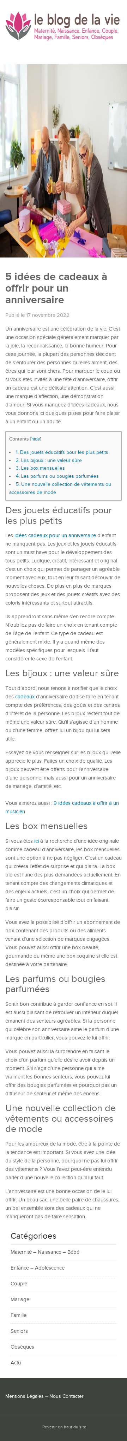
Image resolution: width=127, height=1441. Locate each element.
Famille (18, 1315)
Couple (19, 1284)
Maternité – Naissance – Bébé (45, 1252)
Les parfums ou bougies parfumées (57, 476)
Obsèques (22, 1347)
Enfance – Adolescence (38, 1268)
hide (35, 439)
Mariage (20, 1300)
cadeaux (25, 697)
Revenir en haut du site (64, 1427)
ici (36, 841)
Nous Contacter (66, 1396)
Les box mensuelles (40, 468)
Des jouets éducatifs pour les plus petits (62, 452)
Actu (16, 1363)
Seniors (19, 1331)
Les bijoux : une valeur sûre (49, 460)
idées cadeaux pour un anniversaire (55, 536)
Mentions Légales (24, 1396)
